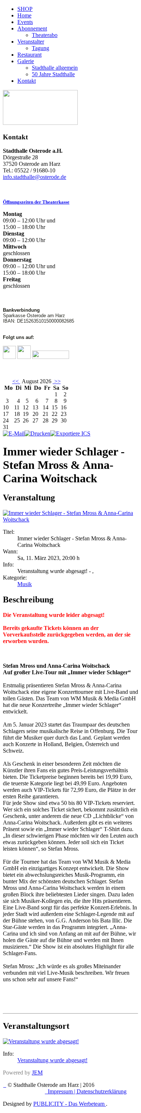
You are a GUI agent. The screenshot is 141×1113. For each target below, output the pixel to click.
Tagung (40, 48)
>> (57, 381)
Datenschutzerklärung (102, 1091)
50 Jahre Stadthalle (53, 74)
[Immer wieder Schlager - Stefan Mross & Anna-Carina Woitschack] (70, 519)
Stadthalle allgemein (55, 68)
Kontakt (26, 81)
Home (24, 15)
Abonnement (32, 28)
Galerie (25, 61)
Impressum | (62, 1091)
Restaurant (29, 55)
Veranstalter (30, 41)
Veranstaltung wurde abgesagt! (52, 1060)
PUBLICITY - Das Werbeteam (69, 1104)
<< (16, 381)
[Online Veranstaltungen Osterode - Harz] (40, 123)
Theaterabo (44, 35)
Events (25, 22)
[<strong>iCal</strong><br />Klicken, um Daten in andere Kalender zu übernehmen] (70, 433)
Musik (24, 584)
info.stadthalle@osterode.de (34, 177)
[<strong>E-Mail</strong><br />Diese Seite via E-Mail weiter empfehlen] (14, 433)
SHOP (25, 9)
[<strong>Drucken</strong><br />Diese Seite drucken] (37, 433)
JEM (37, 1072)
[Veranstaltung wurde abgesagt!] (41, 1041)
